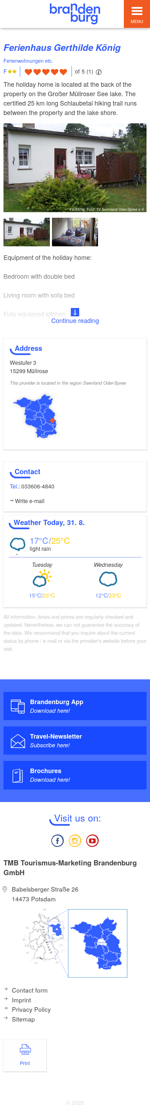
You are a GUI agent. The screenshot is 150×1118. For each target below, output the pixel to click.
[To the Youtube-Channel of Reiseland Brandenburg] (92, 840)
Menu (137, 21)
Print (25, 1062)
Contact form (30, 990)
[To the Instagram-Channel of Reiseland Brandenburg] (75, 840)
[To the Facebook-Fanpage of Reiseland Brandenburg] (57, 840)
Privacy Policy (31, 1009)
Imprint (21, 999)
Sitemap (23, 1019)
